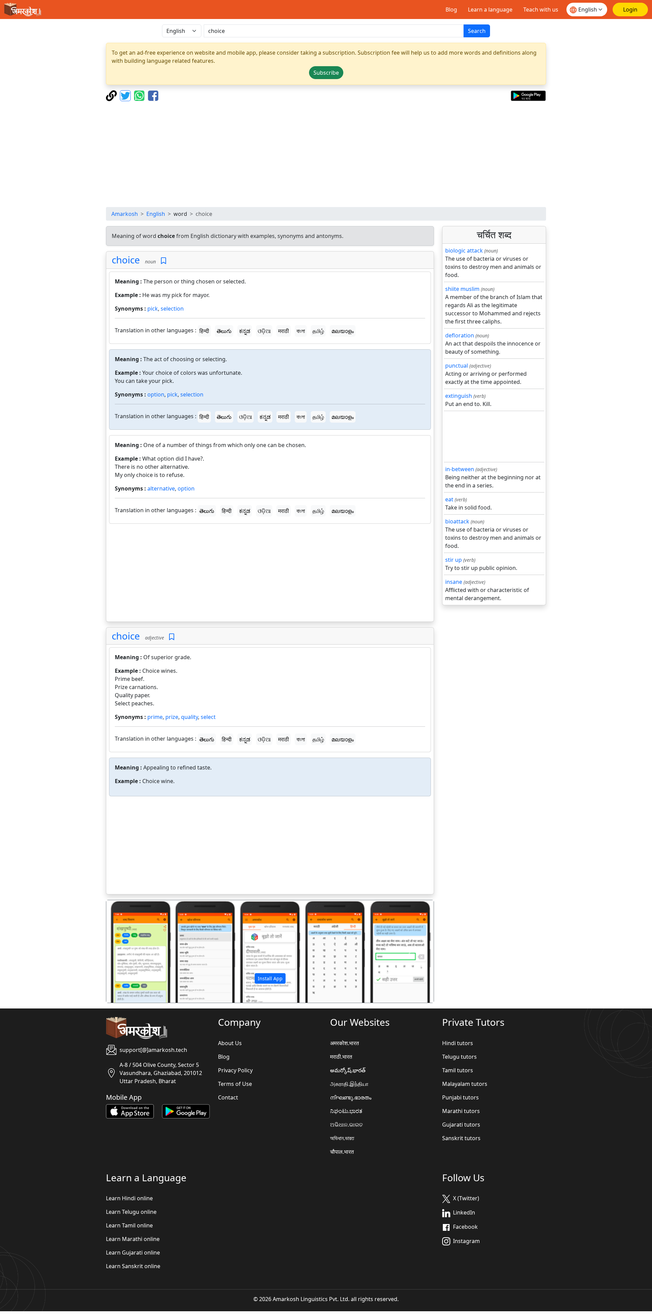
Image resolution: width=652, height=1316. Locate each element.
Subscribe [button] (326, 72)
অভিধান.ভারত (342, 1138)
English (155, 214)
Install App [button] (270, 978)
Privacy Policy (235, 1070)
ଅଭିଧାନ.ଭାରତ (346, 1124)
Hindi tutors (457, 1043)
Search (477, 31)
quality (189, 717)
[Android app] (186, 1110)
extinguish (458, 396)
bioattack (457, 521)
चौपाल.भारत (342, 1151)
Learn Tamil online (129, 1225)
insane (453, 582)
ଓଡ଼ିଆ (264, 331)
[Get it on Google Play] (528, 95)
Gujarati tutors (461, 1124)
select (208, 717)
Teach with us (540, 9)
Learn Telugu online (131, 1212)
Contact (228, 1097)
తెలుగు (224, 331)
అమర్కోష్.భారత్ (347, 1070)
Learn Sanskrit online (133, 1266)
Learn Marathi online (133, 1239)
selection (172, 308)
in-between (459, 469)
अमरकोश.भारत (344, 1043)
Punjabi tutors (460, 1097)
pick (152, 308)
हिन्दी (204, 331)
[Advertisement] (326, 154)
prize (171, 717)
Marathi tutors (461, 1111)
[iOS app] (130, 1110)
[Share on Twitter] (126, 95)
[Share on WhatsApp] (140, 95)
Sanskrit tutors (461, 1138)
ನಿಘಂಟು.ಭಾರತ (346, 1111)
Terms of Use (235, 1084)
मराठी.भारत (341, 1056)
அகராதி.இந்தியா (349, 1084)
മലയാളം (342, 331)
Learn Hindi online (129, 1198)
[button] (131, 951)
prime (155, 717)
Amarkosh (124, 214)
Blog (451, 9)
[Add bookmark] (163, 260)
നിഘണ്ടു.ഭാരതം (351, 1097)
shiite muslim (462, 289)
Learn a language (490, 9)
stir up (453, 559)
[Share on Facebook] (153, 95)
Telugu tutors (459, 1056)
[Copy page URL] (112, 95)
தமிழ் (318, 331)
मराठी (283, 331)
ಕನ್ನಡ (244, 331)
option (155, 394)
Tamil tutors (457, 1070)
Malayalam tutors (464, 1084)
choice (126, 259)
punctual (456, 365)
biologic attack (464, 250)
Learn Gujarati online (133, 1252)
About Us (230, 1043)
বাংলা (300, 331)
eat (449, 499)
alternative (161, 488)
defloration (459, 335)
